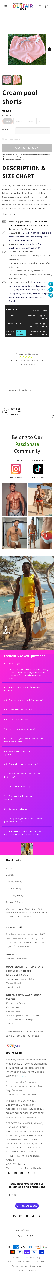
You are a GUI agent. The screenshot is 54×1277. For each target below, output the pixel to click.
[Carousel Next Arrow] (49, 49)
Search (10, 875)
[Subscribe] (44, 1195)
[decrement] (18, 131)
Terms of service (19, 1266)
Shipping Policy (15, 895)
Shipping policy (37, 1266)
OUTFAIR (25, 1258)
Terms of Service (15, 902)
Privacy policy (39, 1261)
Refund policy (24, 1261)
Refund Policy (14, 888)
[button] (6, 6)
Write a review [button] (27, 364)
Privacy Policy (14, 881)
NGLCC (21, 1075)
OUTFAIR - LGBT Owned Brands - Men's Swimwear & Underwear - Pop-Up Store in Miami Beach (27, 913)
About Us (11, 868)
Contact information (28, 1270)
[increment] (47, 131)
